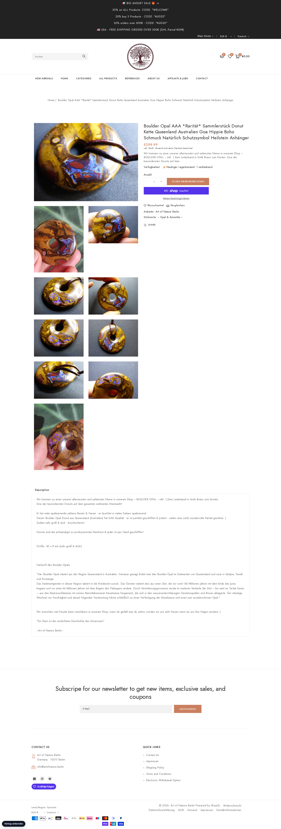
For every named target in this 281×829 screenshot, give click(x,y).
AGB (181, 810)
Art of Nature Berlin (167, 212)
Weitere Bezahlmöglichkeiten (176, 198)
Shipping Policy (155, 767)
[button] (242, 56)
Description (42, 490)
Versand (159, 148)
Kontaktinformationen (228, 810)
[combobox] (60, 56)
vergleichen (177, 205)
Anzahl (148, 175)
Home (51, 100)
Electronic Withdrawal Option (163, 780)
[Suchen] (84, 56)
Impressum (152, 761)
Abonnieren (187, 709)
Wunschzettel (155, 205)
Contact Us (152, 755)
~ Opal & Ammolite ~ (170, 217)
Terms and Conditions (158, 774)
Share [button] (152, 225)
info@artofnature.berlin (50, 767)
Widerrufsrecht (232, 806)
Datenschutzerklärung (162, 810)
